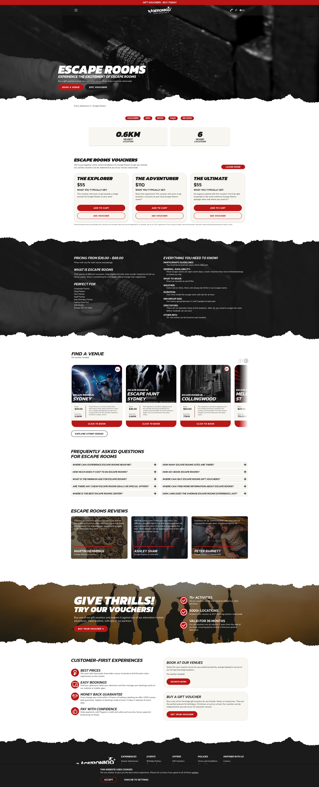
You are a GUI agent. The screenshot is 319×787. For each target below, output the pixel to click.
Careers (227, 761)
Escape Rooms (99, 106)
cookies (195, 772)
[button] (246, 361)
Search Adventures (129, 761)
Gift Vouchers (178, 761)
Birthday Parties (154, 761)
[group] (97, 396)
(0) (243, 10)
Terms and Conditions (207, 761)
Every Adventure (82, 106)
